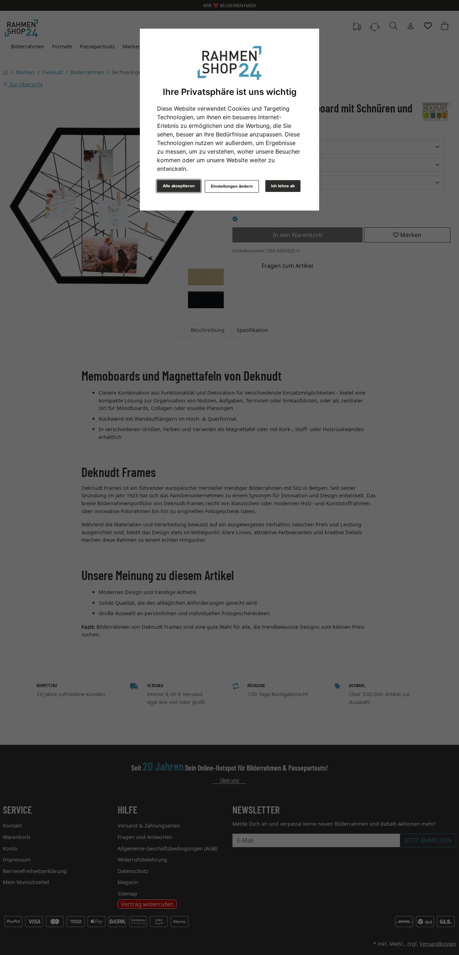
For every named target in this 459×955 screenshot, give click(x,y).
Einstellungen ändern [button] (232, 186)
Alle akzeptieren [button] (179, 185)
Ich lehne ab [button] (283, 185)
